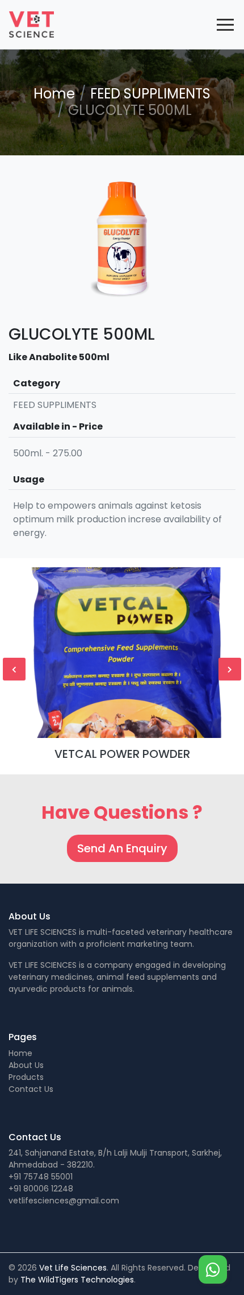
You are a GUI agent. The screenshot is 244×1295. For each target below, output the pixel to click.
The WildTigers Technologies (77, 1279)
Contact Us (31, 1089)
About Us (26, 1065)
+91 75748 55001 (41, 1176)
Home (54, 93)
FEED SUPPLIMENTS (150, 93)
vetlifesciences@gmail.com (64, 1200)
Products (26, 1077)
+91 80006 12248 (41, 1188)
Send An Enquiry (122, 848)
